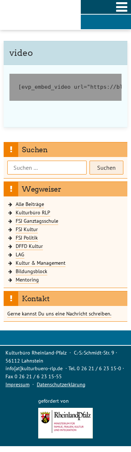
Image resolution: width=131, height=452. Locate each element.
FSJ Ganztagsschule (37, 220)
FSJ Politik (27, 237)
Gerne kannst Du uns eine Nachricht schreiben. (59, 313)
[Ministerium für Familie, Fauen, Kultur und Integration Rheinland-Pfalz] (65, 436)
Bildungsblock (31, 271)
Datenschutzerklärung (61, 384)
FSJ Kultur (27, 229)
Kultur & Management (41, 262)
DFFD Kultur (29, 245)
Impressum (17, 384)
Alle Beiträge (30, 203)
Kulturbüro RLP (33, 212)
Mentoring (27, 279)
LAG (20, 254)
